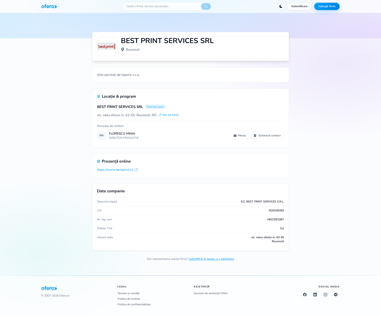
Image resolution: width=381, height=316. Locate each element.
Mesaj (242, 135)
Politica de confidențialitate (134, 304)
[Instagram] (325, 295)
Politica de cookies (128, 299)
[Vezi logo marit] (106, 46)
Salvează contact (270, 135)
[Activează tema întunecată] (281, 6)
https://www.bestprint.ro (115, 170)
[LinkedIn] (315, 295)
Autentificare (299, 6)
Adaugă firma (327, 6)
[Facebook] (305, 295)
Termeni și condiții (128, 293)
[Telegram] (336, 295)
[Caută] (206, 6)
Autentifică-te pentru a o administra (211, 259)
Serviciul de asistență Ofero (211, 293)
